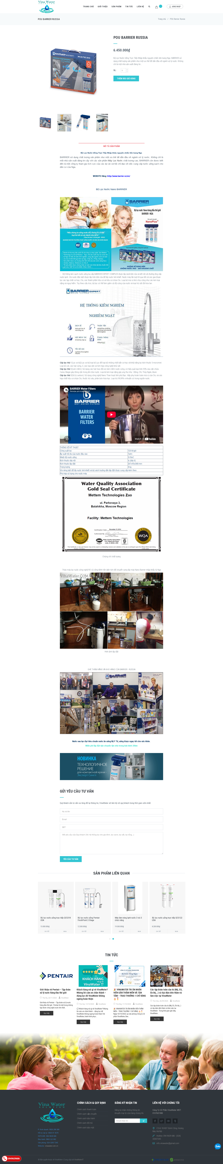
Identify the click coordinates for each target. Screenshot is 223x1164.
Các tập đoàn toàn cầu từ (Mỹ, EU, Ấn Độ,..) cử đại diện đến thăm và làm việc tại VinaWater (166, 992)
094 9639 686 (169, 1135)
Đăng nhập (176, 7)
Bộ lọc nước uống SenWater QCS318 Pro (127, 918)
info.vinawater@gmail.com (168, 1143)
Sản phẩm (116, 6)
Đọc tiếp (46, 1013)
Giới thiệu (103, 6)
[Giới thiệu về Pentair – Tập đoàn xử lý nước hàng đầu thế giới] (56, 976)
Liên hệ (140, 6)
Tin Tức (129, 6)
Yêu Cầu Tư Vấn (70, 859)
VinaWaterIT (78, 1159)
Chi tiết (47, 931)
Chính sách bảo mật (85, 1127)
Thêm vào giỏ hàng (126, 78)
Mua (64, 931)
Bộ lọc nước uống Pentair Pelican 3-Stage (92, 918)
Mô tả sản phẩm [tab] (111, 146)
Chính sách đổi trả (84, 1123)
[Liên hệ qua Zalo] (218, 1146)
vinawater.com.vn (51, 1146)
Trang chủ (88, 6)
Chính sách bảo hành (86, 1118)
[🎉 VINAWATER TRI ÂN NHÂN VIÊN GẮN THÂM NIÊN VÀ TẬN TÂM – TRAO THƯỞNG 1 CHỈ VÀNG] (129, 976)
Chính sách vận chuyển (87, 1114)
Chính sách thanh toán (86, 1109)
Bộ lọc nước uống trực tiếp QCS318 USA (167, 918)
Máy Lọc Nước (115, 160)
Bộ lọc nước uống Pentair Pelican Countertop (55, 918)
